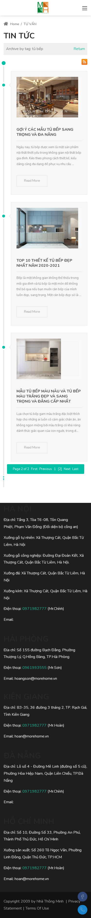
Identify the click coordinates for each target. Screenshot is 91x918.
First (34, 469)
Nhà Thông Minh (50, 901)
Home (14, 24)
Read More (32, 181)
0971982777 (34, 608)
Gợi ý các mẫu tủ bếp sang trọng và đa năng (45, 132)
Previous (45, 469)
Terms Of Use (37, 908)
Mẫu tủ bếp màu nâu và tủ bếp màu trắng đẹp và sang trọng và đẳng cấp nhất (49, 396)
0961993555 (34, 667)
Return (79, 48)
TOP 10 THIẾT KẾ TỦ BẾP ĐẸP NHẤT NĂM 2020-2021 (44, 263)
